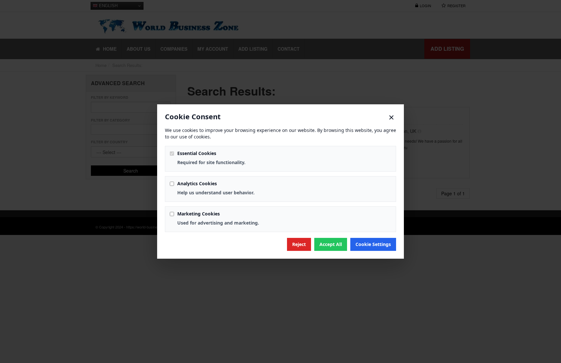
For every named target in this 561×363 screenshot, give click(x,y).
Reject (299, 244)
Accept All (330, 244)
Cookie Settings (373, 244)
